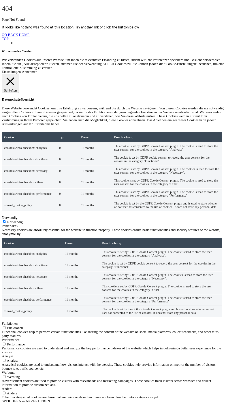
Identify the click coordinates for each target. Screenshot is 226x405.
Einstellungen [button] (11, 72)
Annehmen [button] (29, 72)
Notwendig (15, 222)
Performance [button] (10, 340)
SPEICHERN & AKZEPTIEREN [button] (26, 401)
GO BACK (10, 35)
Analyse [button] (7, 356)
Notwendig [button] (9, 217)
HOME (24, 35)
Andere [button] (7, 389)
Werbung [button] (8, 372)
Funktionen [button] (10, 323)
